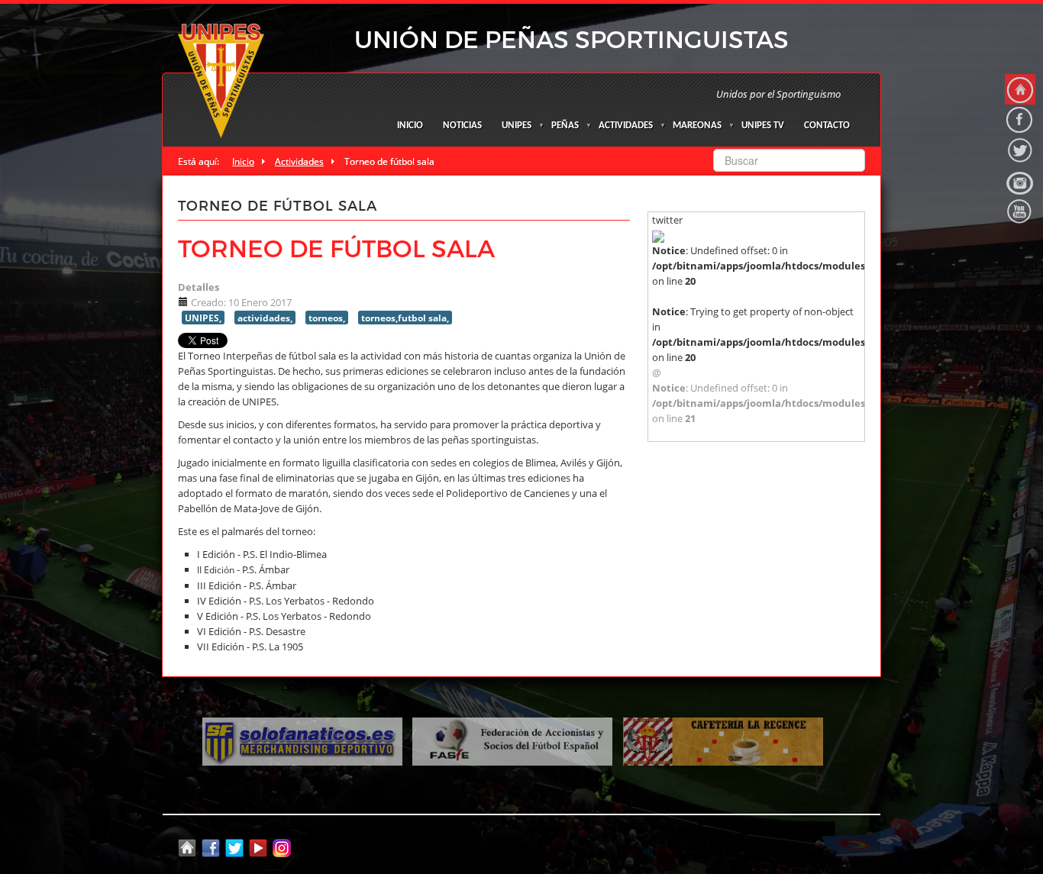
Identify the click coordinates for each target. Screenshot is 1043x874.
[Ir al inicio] (1020, 89)
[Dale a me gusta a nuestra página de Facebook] (1020, 120)
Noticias (462, 126)
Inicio (410, 126)
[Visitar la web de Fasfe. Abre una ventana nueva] (512, 740)
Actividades (626, 126)
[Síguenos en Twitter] (1020, 150)
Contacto (827, 126)
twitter (667, 220)
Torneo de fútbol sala (336, 247)
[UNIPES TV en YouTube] (1020, 211)
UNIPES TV (762, 126)
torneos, (326, 317)
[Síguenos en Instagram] (1020, 181)
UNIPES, (203, 317)
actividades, (264, 317)
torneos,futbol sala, (405, 317)
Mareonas (697, 126)
